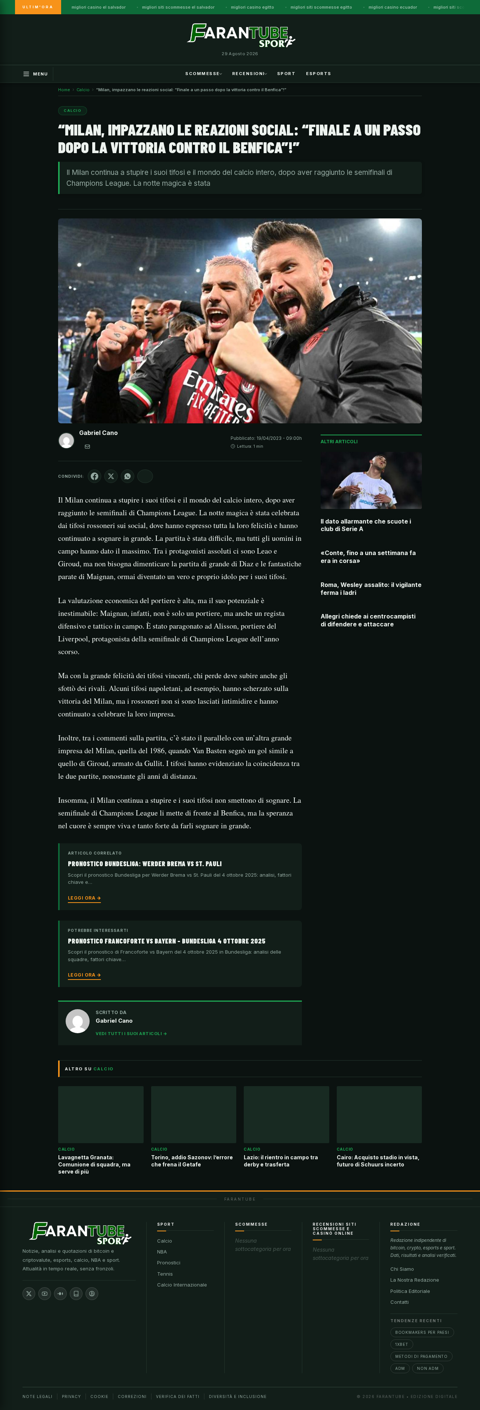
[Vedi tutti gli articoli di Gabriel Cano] (66, 442)
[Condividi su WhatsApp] (127, 476)
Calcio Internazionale (182, 1285)
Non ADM (428, 1368)
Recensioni (248, 73)
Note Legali (37, 1396)
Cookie (99, 1396)
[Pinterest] (92, 1293)
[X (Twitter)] (28, 1293)
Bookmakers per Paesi (422, 1332)
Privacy (71, 1396)
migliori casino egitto (252, 7)
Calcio (164, 1241)
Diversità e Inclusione (238, 1396)
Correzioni (132, 1396)
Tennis (165, 1274)
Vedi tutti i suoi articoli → (131, 1033)
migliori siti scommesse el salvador (178, 7)
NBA (162, 1252)
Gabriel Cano (98, 432)
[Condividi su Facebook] (94, 476)
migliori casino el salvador (99, 7)
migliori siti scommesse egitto (321, 7)
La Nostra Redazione (414, 1280)
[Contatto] (87, 446)
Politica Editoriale (410, 1291)
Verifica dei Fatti (178, 1396)
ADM (400, 1368)
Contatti (399, 1302)
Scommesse (202, 73)
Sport (286, 73)
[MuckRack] (76, 1293)
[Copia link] (145, 476)
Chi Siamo (402, 1269)
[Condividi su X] (111, 476)
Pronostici (168, 1263)
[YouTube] (44, 1293)
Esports (319, 73)
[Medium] (60, 1293)
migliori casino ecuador (393, 7)
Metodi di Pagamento (421, 1356)
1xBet (401, 1344)
